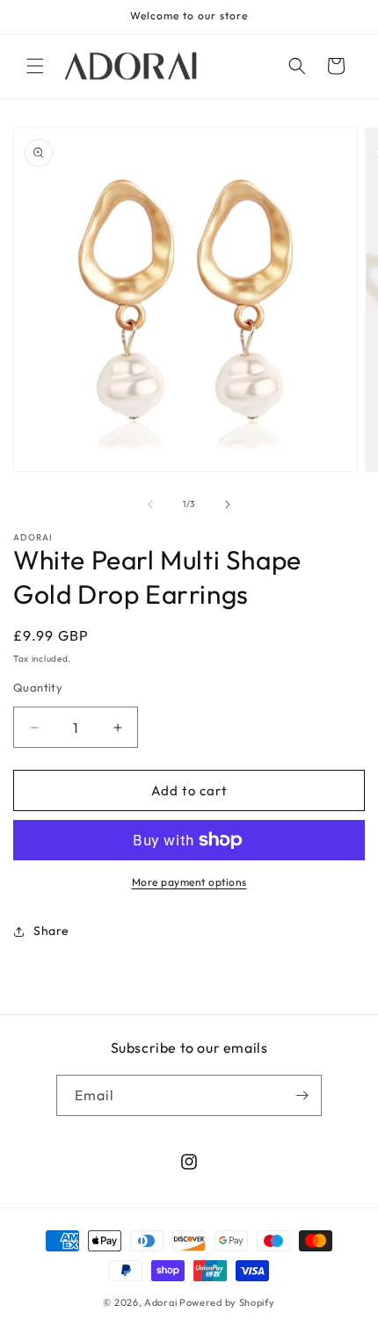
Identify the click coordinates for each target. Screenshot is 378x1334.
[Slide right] (227, 504)
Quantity (37, 687)
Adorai (160, 1302)
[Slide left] (150, 504)
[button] (35, 66)
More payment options (189, 881)
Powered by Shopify (227, 1302)
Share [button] (51, 931)
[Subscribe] (301, 1095)
